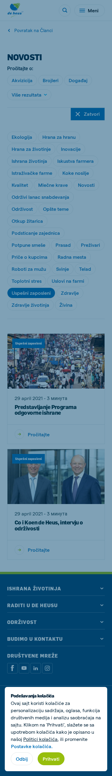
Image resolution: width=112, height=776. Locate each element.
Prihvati (51, 759)
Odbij (22, 759)
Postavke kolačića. (32, 746)
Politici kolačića (40, 739)
